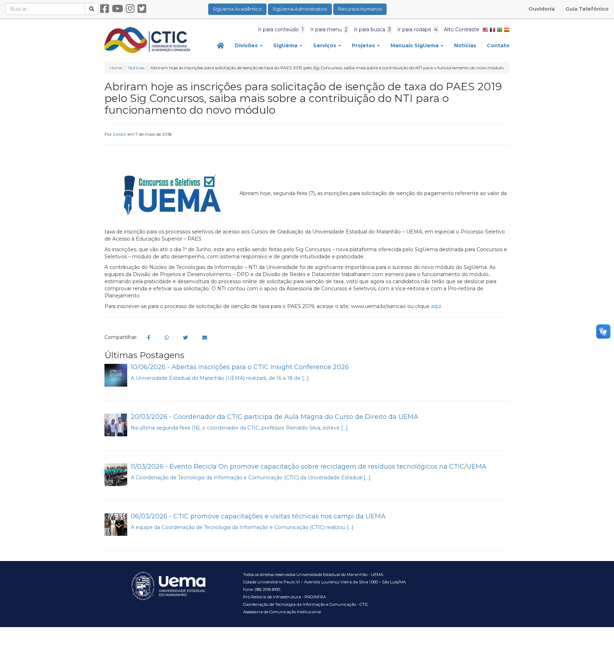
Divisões (247, 45)
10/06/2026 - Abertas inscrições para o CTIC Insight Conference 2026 (240, 367)
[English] (485, 29)
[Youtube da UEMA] (118, 9)
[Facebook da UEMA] (105, 9)
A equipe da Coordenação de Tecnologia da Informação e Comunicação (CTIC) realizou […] (242, 527)
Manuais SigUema (415, 45)
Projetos (364, 45)
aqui (437, 306)
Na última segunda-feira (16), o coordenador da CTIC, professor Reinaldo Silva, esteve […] (239, 428)
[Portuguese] (499, 29)
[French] (492, 29)
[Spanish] (507, 29)
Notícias (465, 45)
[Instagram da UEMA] (130, 9)
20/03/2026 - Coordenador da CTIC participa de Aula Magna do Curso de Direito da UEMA (274, 417)
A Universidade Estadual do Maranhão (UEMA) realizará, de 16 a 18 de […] (220, 378)
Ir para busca (372, 29)
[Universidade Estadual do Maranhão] (148, 40)
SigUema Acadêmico (237, 9)
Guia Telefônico (587, 9)
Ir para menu (329, 29)
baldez (119, 134)
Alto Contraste (461, 29)
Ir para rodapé (417, 29)
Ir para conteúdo (281, 29)
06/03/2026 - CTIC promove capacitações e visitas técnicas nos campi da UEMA (258, 516)
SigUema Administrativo (300, 9)
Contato (498, 45)
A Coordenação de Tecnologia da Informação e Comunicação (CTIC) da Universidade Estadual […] (251, 477)
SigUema (286, 45)
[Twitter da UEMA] (142, 9)
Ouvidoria (541, 9)
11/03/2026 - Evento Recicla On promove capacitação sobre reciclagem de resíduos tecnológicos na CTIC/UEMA (308, 466)
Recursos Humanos (360, 9)
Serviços (325, 45)
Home (116, 67)
